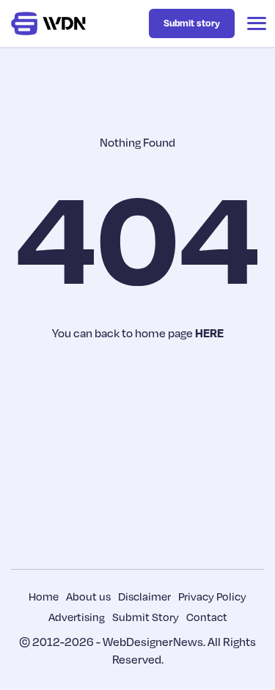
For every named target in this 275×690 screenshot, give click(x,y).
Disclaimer (144, 596)
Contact (206, 616)
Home (44, 596)
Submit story (192, 23)
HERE (209, 333)
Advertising (76, 616)
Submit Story (145, 616)
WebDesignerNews (153, 641)
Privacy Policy (212, 596)
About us (88, 596)
